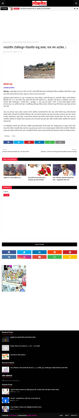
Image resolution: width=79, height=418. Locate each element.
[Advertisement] (39, 24)
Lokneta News (9, 52)
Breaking (10, 42)
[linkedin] (39, 252)
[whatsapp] (55, 257)
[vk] (9, 257)
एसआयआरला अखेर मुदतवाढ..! (18, 355)
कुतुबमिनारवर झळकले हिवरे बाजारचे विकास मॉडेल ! (23, 337)
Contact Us (74, 415)
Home (61, 415)
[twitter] (24, 252)
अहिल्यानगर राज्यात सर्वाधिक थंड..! (12, 177)
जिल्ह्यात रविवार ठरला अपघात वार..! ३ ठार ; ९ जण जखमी (25, 346)
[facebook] (9, 252)
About (67, 415)
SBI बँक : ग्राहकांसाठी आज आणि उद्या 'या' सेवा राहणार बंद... (25, 398)
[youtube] (39, 257)
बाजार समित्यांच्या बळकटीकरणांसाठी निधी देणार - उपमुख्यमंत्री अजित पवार (63, 179)
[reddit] (55, 252)
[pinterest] (70, 252)
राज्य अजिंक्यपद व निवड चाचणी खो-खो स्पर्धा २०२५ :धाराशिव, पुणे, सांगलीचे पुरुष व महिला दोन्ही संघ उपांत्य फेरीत (38, 368)
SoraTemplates (12, 415)
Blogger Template (32, 415)
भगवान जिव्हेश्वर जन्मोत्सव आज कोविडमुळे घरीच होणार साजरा (26, 407)
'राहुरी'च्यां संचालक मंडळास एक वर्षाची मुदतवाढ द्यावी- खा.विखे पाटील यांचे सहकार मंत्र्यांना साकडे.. (34, 389)
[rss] (70, 257)
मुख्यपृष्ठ (5, 42)
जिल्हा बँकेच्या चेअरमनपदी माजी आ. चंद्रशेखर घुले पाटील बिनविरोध (35, 8)
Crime (13, 136)
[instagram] (24, 257)
